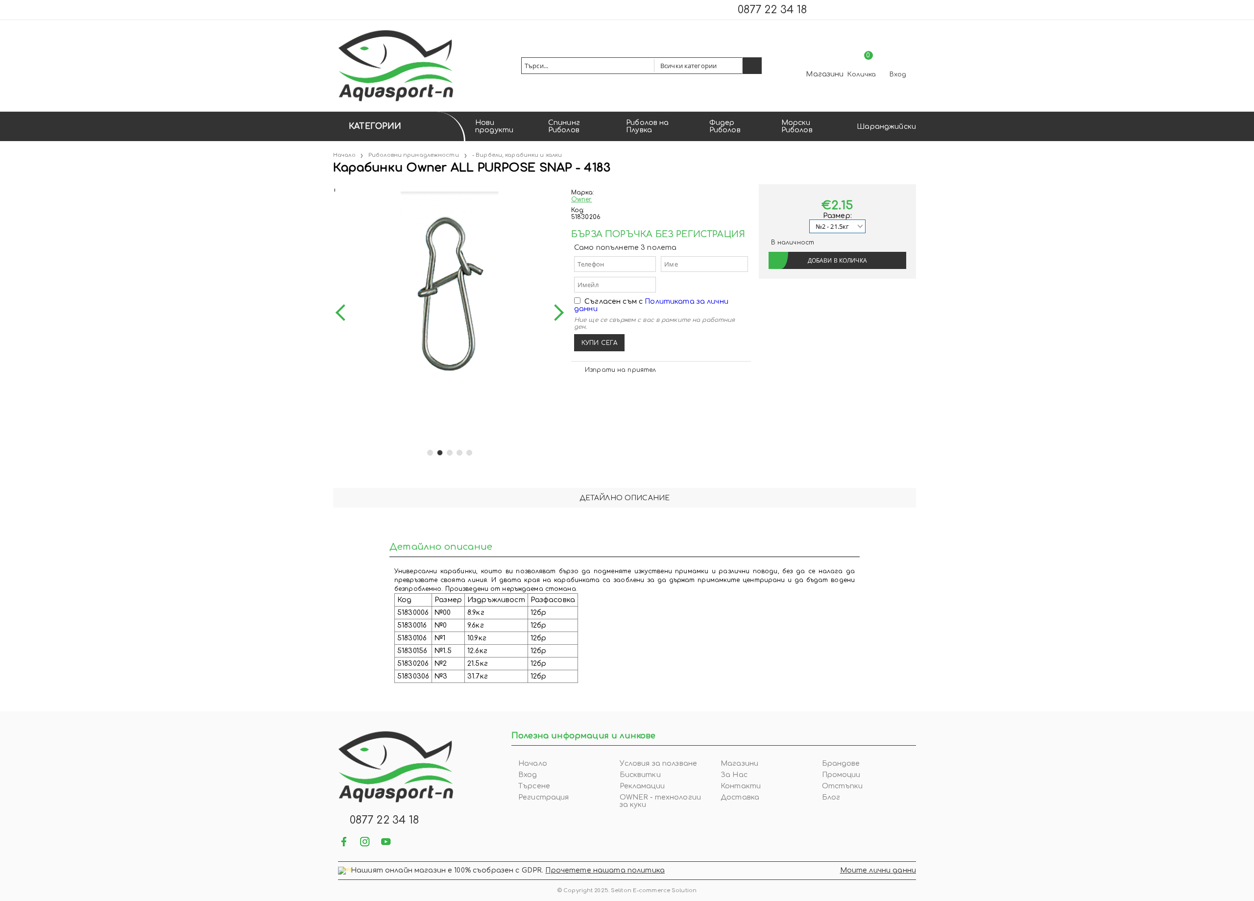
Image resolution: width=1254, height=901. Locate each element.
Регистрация (543, 797)
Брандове (841, 763)
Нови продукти (494, 126)
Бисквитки (640, 775)
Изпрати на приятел (620, 369)
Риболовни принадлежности (413, 155)
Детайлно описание (624, 498)
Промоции (841, 775)
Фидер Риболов (725, 126)
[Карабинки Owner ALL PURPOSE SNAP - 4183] (334, 188)
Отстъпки (842, 786)
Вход (898, 74)
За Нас (734, 775)
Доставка (740, 797)
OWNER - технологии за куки (660, 801)
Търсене (534, 786)
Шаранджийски (886, 126)
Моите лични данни (878, 870)
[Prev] (344, 312)
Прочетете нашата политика (605, 870)
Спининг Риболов (564, 126)
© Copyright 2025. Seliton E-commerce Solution (627, 890)
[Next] (555, 312)
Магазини (825, 74)
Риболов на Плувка (647, 126)
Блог (831, 797)
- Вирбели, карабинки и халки (517, 155)
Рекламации (642, 786)
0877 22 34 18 (772, 10)
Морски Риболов (797, 126)
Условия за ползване (659, 763)
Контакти (741, 786)
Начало (344, 155)
